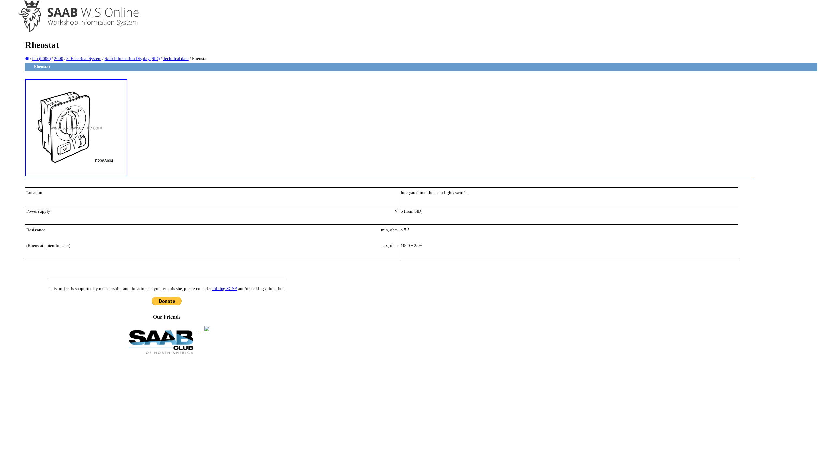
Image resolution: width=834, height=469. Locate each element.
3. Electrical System (83, 58)
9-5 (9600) (41, 58)
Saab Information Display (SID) (132, 58)
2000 (58, 58)
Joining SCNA (224, 288)
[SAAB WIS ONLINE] (74, 31)
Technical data (176, 58)
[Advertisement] (167, 404)
